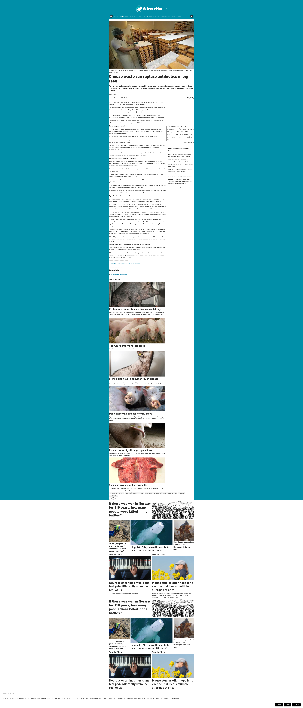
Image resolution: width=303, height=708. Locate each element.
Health (116, 16)
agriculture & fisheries (170, 493)
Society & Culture (124, 16)
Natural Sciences (165, 16)
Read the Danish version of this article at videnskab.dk (124, 263)
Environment (133, 16)
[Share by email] (193, 98)
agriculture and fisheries (153, 493)
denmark (128, 493)
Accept (287, 704)
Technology (141, 16)
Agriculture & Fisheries (152, 16)
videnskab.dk (114, 495)
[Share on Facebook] (188, 98)
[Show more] (180, 187)
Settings (279, 704)
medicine (181, 493)
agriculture (113, 493)
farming (121, 493)
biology (135, 493)
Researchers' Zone (176, 16)
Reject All (296, 704)
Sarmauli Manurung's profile (119, 274)
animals (141, 493)
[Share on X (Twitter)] (190, 98)
